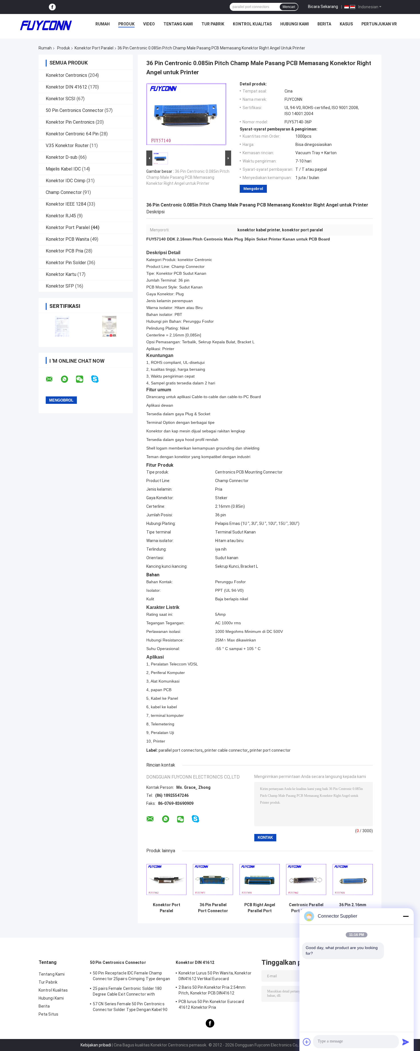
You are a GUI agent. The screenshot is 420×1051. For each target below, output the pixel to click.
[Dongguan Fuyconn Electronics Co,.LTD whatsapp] (68, 379)
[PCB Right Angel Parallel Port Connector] (259, 879)
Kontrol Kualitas (252, 24)
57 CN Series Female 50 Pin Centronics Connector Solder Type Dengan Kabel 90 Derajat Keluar (130, 1008)
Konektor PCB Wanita (67, 239)
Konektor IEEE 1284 (66, 204)
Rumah (102, 24)
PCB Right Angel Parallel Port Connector (259, 907)
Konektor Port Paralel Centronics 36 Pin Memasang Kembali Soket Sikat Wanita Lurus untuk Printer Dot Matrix (166, 907)
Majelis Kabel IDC (63, 169)
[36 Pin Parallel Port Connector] (213, 879)
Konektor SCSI (60, 98)
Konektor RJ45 (61, 215)
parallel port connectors (181, 750)
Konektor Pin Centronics (70, 122)
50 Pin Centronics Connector (74, 110)
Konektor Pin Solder (66, 262)
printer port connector (270, 750)
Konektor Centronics (66, 75)
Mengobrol (253, 188)
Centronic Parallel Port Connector (306, 907)
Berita (324, 24)
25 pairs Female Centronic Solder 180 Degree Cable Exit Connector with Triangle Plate (127, 992)
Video (149, 24)
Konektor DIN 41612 (66, 87)
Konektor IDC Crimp (65, 180)
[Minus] (405, 916)
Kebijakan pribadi (96, 1045)
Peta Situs (48, 1014)
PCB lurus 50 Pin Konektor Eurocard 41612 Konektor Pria (211, 1004)
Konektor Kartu (61, 274)
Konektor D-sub (61, 157)
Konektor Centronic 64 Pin (72, 134)
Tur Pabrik (212, 24)
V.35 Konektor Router (67, 145)
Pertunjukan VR (379, 24)
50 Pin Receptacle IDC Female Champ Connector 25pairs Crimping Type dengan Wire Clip (131, 977)
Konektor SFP (60, 286)
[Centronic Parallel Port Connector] (306, 879)
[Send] (405, 1042)
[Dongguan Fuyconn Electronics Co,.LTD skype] (98, 379)
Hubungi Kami (294, 24)
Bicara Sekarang (323, 6)
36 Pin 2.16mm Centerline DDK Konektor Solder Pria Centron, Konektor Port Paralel (353, 907)
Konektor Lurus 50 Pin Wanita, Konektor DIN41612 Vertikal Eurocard (215, 976)
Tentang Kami (178, 24)
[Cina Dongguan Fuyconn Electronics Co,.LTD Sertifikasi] (62, 326)
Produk (126, 24)
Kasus (346, 24)
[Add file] (307, 1042)
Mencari (289, 7)
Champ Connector (64, 192)
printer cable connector (226, 750)
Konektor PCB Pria (64, 251)
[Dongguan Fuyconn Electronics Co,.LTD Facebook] (52, 7)
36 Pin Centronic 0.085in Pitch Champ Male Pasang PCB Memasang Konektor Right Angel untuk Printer (187, 177)
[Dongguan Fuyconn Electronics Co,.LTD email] (53, 379)
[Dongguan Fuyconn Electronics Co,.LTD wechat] (83, 379)
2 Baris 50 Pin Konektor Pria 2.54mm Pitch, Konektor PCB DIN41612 (212, 990)
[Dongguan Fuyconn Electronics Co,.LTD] (46, 25)
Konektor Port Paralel (94, 48)
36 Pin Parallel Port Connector (213, 907)
